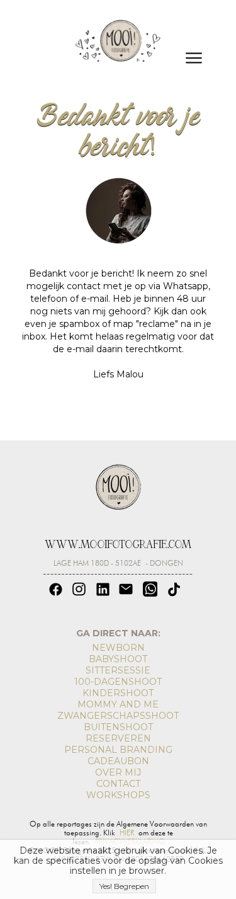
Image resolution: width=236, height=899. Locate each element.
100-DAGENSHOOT (118, 681)
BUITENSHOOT (118, 727)
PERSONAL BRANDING (118, 749)
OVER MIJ (118, 772)
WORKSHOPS (118, 795)
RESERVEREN (118, 738)
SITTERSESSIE (118, 670)
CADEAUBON (118, 761)
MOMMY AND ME (118, 704)
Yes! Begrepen (124, 886)
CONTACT (118, 783)
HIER (127, 832)
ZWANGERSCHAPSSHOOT (118, 715)
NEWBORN (118, 647)
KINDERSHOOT (118, 693)
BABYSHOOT (118, 659)
